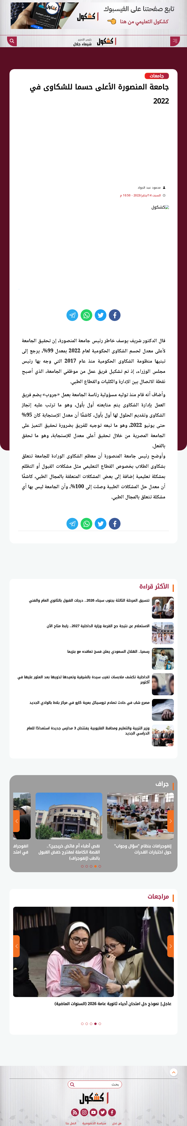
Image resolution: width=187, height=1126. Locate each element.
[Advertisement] (84, 144)
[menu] (175, 41)
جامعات (157, 76)
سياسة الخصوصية (94, 1123)
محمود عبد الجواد (149, 187)
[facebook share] (115, 315)
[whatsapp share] (86, 315)
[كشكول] (93, 1098)
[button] (100, 866)
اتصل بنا (71, 1123)
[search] (12, 41)
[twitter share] (100, 315)
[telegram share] (72, 315)
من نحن (117, 1123)
